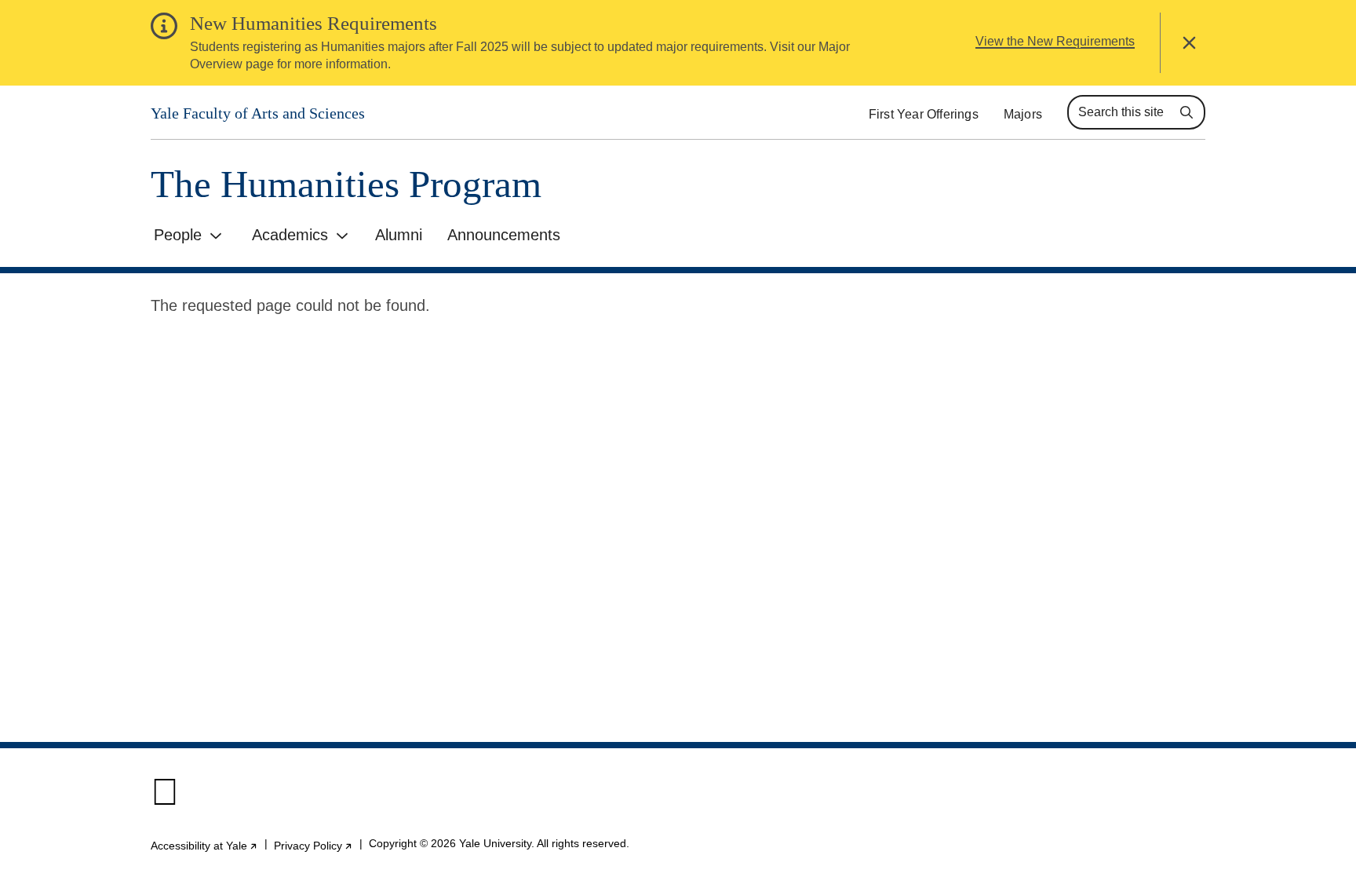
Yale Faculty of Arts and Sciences (258, 113)
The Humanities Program (346, 184)
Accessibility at (204, 845)
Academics (290, 234)
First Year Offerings (924, 114)
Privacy (313, 845)
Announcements (503, 234)
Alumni (398, 234)
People (178, 234)
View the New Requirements (1055, 41)
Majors (1023, 114)
